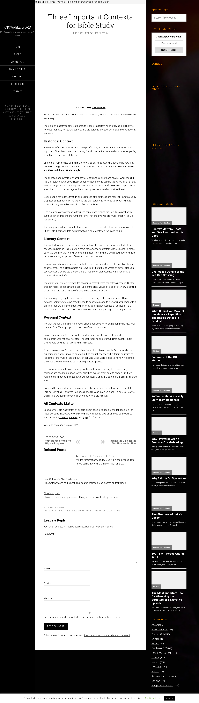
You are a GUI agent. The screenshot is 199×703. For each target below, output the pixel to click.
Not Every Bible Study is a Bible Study (95, 456)
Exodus (156, 305)
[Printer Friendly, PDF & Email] (48, 433)
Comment (50, 534)
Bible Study (78, 511)
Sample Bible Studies (161, 223)
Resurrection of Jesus (163, 676)
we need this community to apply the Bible (77, 395)
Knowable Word (17, 27)
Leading (156, 657)
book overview (118, 286)
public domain (98, 107)
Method (61, 507)
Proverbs (157, 433)
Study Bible (49, 231)
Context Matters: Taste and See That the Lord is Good (167, 232)
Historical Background (107, 511)
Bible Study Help (52, 493)
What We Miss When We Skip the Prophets (57, 442)
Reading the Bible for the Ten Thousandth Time (122, 442)
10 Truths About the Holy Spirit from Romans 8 (167, 398)
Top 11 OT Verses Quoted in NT (168, 555)
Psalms (155, 671)
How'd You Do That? (162, 653)
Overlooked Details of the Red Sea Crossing (168, 273)
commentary (96, 231)
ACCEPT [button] (169, 698)
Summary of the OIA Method (165, 358)
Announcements (160, 629)
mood (57, 189)
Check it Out (158, 634)
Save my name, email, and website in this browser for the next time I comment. (84, 617)
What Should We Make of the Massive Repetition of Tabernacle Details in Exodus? (168, 316)
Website (48, 598)
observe (63, 417)
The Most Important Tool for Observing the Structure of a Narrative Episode (167, 598)
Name (48, 568)
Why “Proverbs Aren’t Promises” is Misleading (167, 440)
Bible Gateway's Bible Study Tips (60, 479)
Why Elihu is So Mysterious (169, 478)
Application (64, 511)
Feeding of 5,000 (160, 648)
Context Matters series (113, 249)
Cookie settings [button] (153, 698)
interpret (73, 417)
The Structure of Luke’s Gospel (167, 516)
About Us (156, 625)
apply (59, 323)
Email (47, 583)
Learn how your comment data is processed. (107, 635)
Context (89, 511)
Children (156, 639)
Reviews (156, 681)
